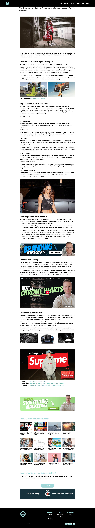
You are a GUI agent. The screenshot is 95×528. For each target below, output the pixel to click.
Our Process (73, 3)
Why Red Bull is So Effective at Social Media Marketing (40, 449)
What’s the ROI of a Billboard (37, 98)
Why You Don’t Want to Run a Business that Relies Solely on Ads (47, 385)
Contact (87, 3)
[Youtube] (68, 524)
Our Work (66, 3)
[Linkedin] (66, 524)
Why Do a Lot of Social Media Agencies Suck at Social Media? (40, 433)
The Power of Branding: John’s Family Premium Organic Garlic (47, 383)
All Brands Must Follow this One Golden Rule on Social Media (53, 433)
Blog (83, 3)
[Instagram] (74, 524)
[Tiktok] (71, 524)
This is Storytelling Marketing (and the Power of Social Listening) (26, 433)
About (61, 3)
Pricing (78, 3)
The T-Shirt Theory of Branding (38, 382)
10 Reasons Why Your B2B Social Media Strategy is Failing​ (39, 464)
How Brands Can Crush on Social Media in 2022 (67, 464)
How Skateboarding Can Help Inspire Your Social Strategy (68, 449)
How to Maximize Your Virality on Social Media (26, 464)
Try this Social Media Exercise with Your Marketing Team (26, 449)
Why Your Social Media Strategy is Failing (67, 433)
